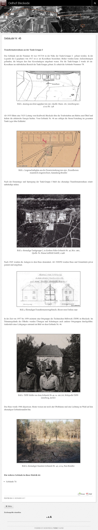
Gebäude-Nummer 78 (74, 64)
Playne (61, 528)
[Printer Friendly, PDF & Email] (85, 494)
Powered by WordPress (43, 528)
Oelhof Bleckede (19, 3)
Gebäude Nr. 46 (12, 38)
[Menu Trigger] (3, 3)
